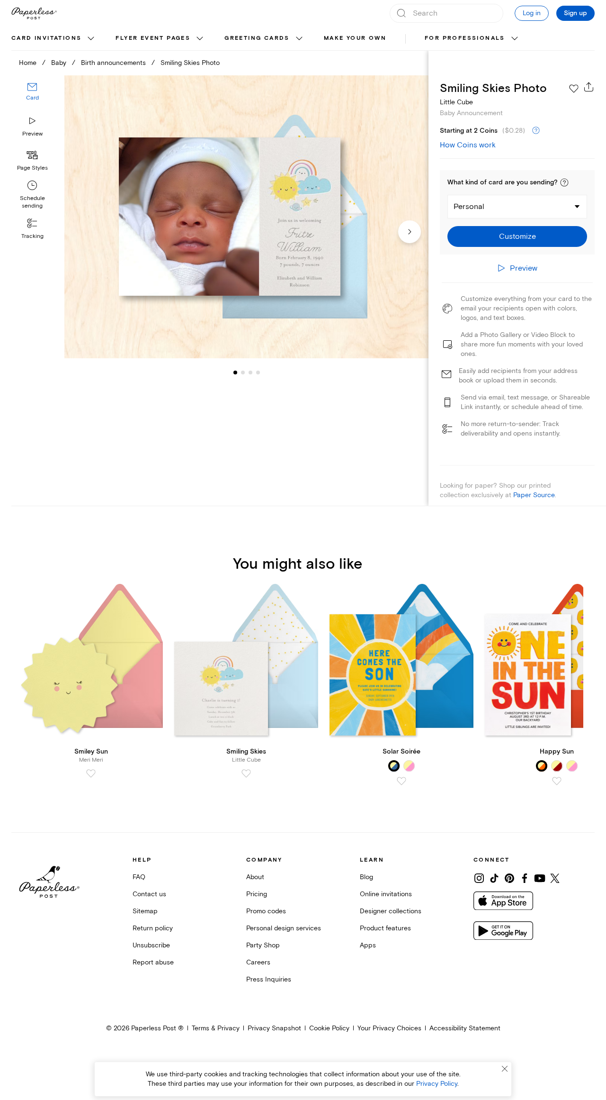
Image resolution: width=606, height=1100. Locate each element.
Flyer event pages (153, 38)
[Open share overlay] (589, 86)
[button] (564, 182)
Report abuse (153, 962)
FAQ (139, 877)
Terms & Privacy (216, 1028)
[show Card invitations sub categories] (91, 39)
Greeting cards (257, 38)
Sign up (575, 13)
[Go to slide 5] (258, 372)
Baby (58, 63)
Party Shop (263, 945)
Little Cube (456, 102)
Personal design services (283, 928)
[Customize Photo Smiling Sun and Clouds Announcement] (246, 217)
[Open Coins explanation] (536, 131)
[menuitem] (54, 38)
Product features (385, 928)
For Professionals (465, 38)
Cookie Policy (329, 1028)
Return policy (153, 928)
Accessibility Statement (464, 1028)
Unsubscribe (151, 945)
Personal (469, 206)
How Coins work (468, 145)
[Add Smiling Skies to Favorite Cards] (246, 773)
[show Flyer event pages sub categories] (199, 39)
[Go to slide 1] (235, 372)
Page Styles (32, 168)
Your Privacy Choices (389, 1028)
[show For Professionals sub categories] (514, 39)
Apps (368, 945)
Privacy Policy (436, 1084)
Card (32, 98)
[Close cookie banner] (504, 1068)
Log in (532, 13)
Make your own (355, 38)
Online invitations (386, 894)
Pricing (256, 894)
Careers (258, 962)
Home (27, 63)
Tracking (32, 236)
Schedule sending (32, 202)
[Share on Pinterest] (509, 878)
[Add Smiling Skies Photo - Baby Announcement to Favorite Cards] (573, 88)
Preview (32, 133)
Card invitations (46, 38)
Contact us (149, 894)
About (255, 877)
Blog (366, 877)
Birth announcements (113, 63)
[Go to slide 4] (250, 372)
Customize (517, 236)
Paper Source (534, 495)
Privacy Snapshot (274, 1028)
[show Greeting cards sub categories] (299, 39)
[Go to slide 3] (243, 372)
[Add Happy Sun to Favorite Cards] (556, 781)
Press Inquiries (268, 979)
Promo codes (266, 911)
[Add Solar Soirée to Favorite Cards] (401, 781)
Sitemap (145, 911)
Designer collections (390, 911)
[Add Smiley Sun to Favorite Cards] (91, 773)
